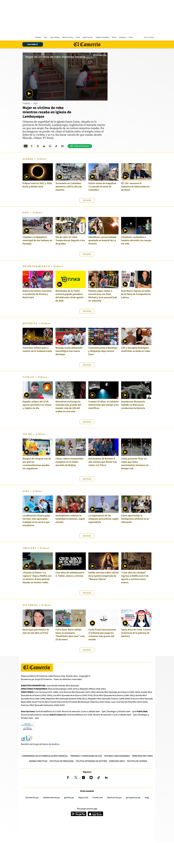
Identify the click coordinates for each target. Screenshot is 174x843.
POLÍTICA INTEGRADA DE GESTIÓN (91, 761)
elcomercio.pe (31, 797)
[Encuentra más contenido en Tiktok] (56, 146)
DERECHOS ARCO (117, 761)
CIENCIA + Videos (35, 377)
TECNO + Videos (34, 434)
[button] (29, 93)
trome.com (98, 797)
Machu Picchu (67, 37)
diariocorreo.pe (114, 797)
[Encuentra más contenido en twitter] (38, 146)
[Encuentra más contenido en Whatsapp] (50, 146)
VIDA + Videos (33, 491)
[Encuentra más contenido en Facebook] (32, 146)
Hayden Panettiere (102, 37)
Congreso (122, 37)
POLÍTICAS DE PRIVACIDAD (62, 761)
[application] (65, 76)
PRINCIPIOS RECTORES (142, 755)
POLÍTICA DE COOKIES (137, 761)
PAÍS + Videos (32, 212)
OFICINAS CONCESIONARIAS (117, 755)
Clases (131, 37)
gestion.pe (69, 797)
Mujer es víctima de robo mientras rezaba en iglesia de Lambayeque (47, 112)
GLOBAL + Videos (35, 158)
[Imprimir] (62, 146)
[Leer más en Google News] (26, 146)
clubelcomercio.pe (51, 797)
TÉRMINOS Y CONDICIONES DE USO (86, 755)
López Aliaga (55, 37)
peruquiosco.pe (133, 797)
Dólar (78, 37)
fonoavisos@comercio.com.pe (35, 714)
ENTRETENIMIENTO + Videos (43, 266)
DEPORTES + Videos (37, 323)
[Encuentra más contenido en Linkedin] (44, 146)
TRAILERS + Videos (36, 548)
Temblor (38, 37)
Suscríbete (32, 44)
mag (147, 797)
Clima (114, 37)
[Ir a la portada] (37, 668)
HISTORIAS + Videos (37, 605)
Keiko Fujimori (88, 37)
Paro (45, 37)
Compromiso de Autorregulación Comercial (45, 755)
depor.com (83, 797)
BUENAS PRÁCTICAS (38, 761)
